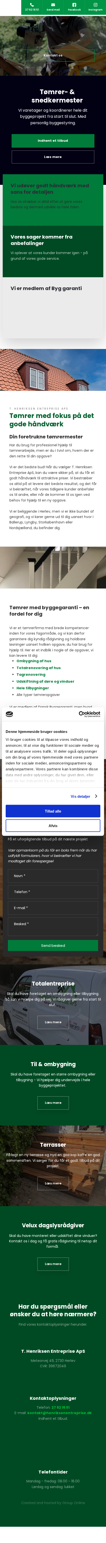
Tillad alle (53, 811)
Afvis (53, 825)
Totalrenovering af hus (39, 667)
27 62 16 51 (61, 1407)
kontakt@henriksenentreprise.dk (59, 1412)
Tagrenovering (31, 674)
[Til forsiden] (53, 32)
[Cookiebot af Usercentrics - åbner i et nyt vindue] (78, 714)
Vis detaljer (80, 796)
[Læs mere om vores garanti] (53, 1434)
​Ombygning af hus (34, 661)
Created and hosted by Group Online (53, 1502)
